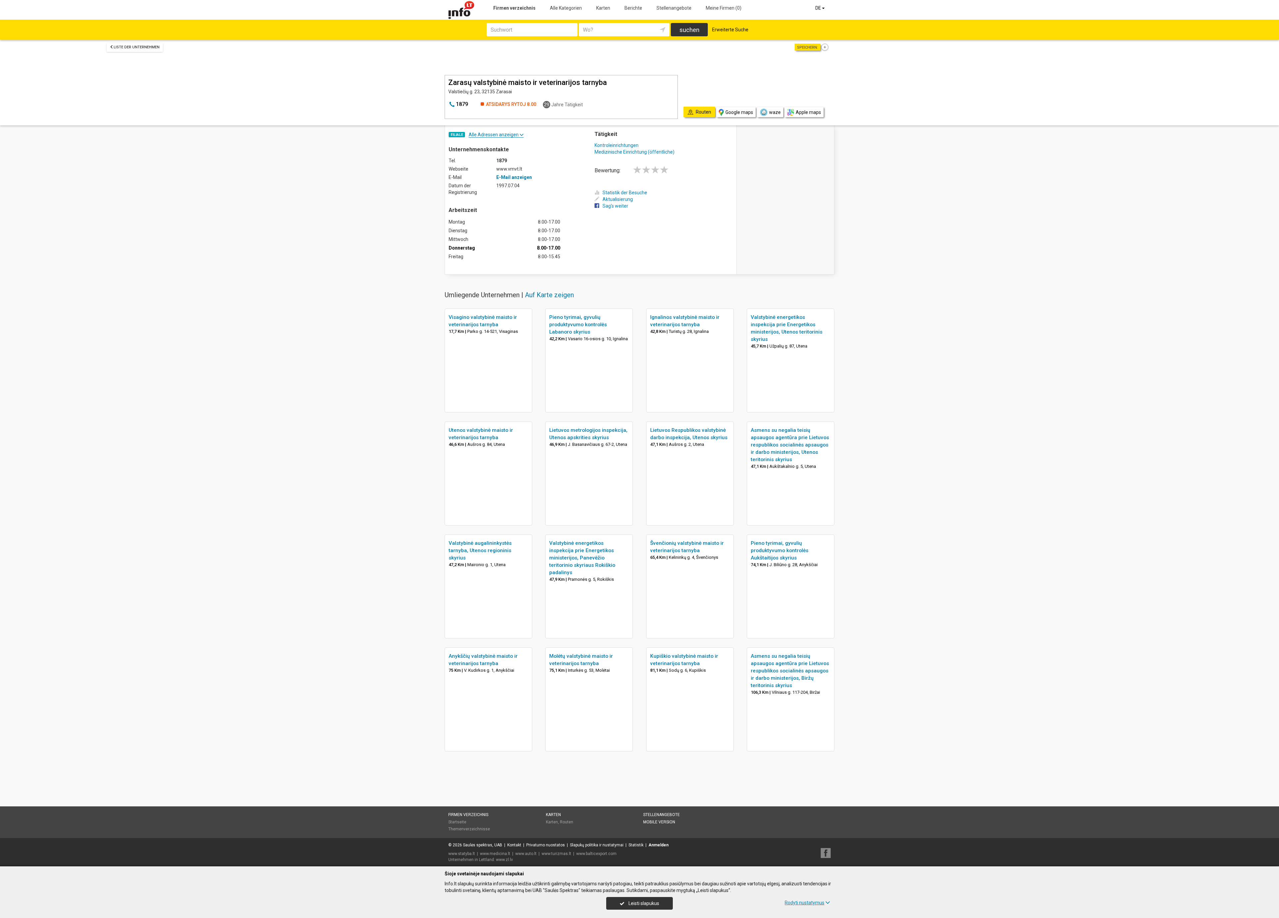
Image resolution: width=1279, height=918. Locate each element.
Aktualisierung (618, 199)
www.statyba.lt (461, 853)
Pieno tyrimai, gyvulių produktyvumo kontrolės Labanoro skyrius (578, 324)
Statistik (636, 845)
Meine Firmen (723, 8)
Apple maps (808, 112)
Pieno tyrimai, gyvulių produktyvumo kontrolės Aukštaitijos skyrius (779, 550)
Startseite (457, 822)
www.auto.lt (526, 853)
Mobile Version (659, 822)
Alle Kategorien (566, 8)
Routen (566, 822)
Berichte (633, 8)
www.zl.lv (504, 859)
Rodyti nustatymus (804, 902)
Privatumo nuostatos (545, 845)
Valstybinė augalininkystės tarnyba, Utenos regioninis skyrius (480, 550)
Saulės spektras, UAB (482, 845)
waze (775, 112)
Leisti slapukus (643, 903)
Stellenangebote (673, 8)
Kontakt (514, 845)
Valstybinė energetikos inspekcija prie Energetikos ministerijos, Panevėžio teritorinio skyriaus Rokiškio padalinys (582, 557)
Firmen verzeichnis (514, 8)
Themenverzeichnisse (469, 829)
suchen (689, 29)
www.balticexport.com (596, 853)
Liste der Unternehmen (137, 47)
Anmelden (658, 845)
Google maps (739, 112)
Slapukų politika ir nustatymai (597, 845)
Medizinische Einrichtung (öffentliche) (634, 152)
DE (818, 8)
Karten (603, 8)
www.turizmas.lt (556, 853)
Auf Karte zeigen (549, 295)
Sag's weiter (615, 206)
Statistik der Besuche (625, 192)
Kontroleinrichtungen (617, 145)
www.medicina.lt (495, 853)
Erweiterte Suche (730, 29)
